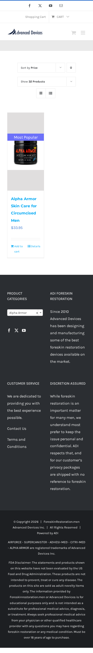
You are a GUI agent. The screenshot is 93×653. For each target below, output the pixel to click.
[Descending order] (71, 68)
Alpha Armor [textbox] (23, 312)
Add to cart (18, 249)
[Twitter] (16, 330)
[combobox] (25, 312)
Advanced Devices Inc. (29, 527)
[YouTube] (24, 330)
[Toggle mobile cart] (73, 32)
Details (35, 246)
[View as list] (50, 93)
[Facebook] (9, 330)
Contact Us (16, 428)
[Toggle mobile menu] (83, 32)
